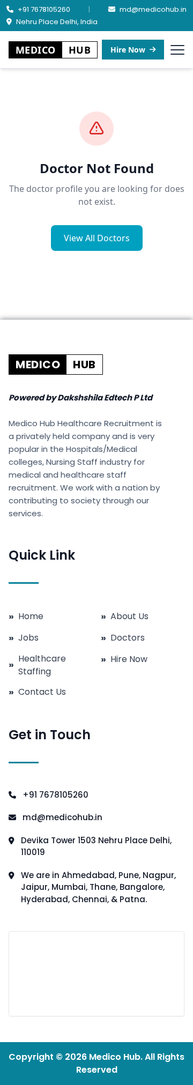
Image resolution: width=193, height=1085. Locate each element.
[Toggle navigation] (177, 50)
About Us (125, 616)
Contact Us (37, 692)
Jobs (24, 637)
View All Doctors (97, 238)
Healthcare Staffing (37, 665)
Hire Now (127, 49)
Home (26, 616)
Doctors (123, 637)
